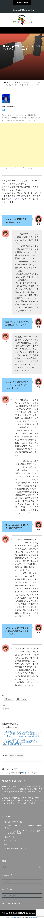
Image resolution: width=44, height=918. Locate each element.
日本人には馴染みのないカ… (23, 10)
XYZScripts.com (33, 917)
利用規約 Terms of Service (15, 848)
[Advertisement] (22, 145)
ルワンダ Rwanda (16, 755)
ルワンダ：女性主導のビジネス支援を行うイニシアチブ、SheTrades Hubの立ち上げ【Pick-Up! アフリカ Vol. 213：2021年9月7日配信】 (20, 742)
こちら (28, 367)
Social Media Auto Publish (13, 917)
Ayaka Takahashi (8, 106)
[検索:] (22, 867)
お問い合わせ (9, 837)
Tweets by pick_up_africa (11, 903)
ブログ (16, 168)
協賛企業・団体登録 (15, 833)
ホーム (6, 844)
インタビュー (9, 168)
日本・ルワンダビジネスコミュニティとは (23, 830)
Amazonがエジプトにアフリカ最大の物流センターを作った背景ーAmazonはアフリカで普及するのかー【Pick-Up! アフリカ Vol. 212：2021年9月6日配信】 (23, 734)
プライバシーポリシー (12, 841)
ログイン (24, 773)
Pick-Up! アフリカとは (13, 822)
